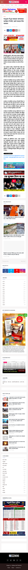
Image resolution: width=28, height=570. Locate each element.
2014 (14, 281)
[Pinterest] (13, 30)
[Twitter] (11, 30)
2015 (14, 283)
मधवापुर (14, 482)
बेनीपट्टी (14, 480)
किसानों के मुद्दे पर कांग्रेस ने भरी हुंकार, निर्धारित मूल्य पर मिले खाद (17, 414)
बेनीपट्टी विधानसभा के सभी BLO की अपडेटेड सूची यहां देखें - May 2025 (14, 369)
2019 (14, 291)
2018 (14, 289)
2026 (14, 304)
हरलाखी (14, 492)
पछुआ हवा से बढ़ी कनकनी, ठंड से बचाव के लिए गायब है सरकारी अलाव (17, 442)
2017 (14, 287)
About (13, 567)
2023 (14, 298)
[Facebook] (8, 30)
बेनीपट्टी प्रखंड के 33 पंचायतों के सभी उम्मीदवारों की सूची (17, 437)
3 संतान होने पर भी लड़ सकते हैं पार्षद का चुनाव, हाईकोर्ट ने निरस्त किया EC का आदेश (17, 398)
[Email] (16, 30)
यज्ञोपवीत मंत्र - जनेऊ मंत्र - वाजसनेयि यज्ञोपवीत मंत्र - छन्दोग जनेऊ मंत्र (13, 382)
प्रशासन (25, 5)
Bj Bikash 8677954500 (17, 565)
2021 (14, 295)
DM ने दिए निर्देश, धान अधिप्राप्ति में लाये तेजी (17, 425)
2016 (14, 285)
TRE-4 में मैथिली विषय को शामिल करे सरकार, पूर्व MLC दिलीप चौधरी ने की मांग (14, 218)
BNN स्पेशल (14, 459)
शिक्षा (14, 486)
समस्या (16, 5)
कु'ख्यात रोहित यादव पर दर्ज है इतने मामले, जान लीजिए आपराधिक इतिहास (17, 448)
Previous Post (6, 261)
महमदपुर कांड (14, 484)
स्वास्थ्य (14, 490)
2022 (14, 296)
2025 (14, 302)
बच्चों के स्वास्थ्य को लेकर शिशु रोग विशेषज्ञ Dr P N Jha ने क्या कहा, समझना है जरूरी (17, 420)
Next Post (23, 261)
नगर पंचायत (7, 5)
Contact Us (18, 567)
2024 (14, 300)
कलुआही (14, 461)
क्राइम (12, 5)
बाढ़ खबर (14, 479)
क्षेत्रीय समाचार (14, 463)
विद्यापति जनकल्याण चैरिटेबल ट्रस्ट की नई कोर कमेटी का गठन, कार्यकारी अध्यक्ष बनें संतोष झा (14, 254)
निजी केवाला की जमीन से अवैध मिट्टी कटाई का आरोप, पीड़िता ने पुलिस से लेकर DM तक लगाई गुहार (14, 236)
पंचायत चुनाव (14, 471)
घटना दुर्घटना (21, 5)
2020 (14, 293)
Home (2, 5)
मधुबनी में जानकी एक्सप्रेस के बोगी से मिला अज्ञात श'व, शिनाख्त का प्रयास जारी (16, 409)
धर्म (14, 467)
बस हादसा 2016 (14, 477)
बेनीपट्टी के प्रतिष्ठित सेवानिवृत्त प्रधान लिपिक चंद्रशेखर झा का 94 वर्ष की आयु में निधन (16, 431)
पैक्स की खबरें (14, 473)
